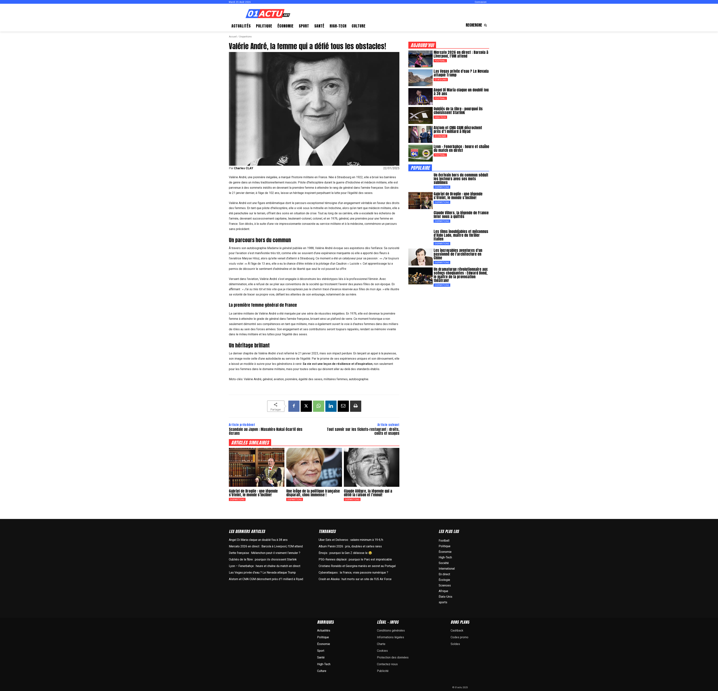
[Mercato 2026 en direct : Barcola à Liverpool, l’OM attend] (420, 59)
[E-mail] (343, 406)
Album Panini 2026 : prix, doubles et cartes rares (350, 546)
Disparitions (245, 36)
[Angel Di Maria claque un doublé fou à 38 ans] (420, 96)
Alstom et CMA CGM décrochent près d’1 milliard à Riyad (458, 129)
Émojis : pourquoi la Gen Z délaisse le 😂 (345, 553)
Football (440, 60)
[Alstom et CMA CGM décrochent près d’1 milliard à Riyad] (420, 134)
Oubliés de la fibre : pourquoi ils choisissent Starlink (458, 110)
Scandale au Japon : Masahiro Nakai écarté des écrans (265, 431)
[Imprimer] (355, 406)
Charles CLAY (243, 168)
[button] (477, 25)
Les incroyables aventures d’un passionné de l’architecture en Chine (458, 254)
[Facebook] (294, 406)
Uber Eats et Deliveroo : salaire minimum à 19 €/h (351, 540)
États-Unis (441, 79)
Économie (440, 136)
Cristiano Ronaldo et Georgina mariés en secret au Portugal (357, 566)
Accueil (233, 36)
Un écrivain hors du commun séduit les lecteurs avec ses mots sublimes (461, 178)
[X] (306, 406)
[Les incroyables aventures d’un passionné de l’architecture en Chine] (420, 257)
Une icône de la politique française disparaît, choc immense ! (313, 493)
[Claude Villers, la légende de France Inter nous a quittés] (420, 219)
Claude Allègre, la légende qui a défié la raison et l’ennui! (368, 493)
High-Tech (440, 117)
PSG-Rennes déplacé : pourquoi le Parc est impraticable (355, 559)
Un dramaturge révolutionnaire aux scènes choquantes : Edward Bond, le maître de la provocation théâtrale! (461, 274)
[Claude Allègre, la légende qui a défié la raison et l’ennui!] (371, 467)
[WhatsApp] (318, 406)
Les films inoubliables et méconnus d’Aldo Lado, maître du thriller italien (461, 235)
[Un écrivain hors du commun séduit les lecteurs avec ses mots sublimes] (420, 181)
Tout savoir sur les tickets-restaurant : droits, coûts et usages (363, 431)
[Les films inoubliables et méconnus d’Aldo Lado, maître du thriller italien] (420, 238)
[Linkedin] (331, 406)
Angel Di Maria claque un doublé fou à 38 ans (461, 91)
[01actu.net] (268, 14)
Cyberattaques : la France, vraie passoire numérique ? (353, 572)
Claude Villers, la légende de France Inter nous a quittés (461, 214)
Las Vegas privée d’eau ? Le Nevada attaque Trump (461, 73)
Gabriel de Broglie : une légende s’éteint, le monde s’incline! (253, 493)
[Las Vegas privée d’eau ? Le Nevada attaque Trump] (420, 77)
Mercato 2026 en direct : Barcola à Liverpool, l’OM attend (461, 54)
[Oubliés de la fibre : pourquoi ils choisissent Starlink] (420, 115)
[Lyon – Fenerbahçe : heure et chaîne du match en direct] (420, 153)
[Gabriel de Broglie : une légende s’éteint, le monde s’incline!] (256, 467)
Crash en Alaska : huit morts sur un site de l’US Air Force (355, 579)
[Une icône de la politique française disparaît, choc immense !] (314, 467)
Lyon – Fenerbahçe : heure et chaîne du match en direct (461, 148)
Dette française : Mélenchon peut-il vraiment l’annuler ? (264, 553)
